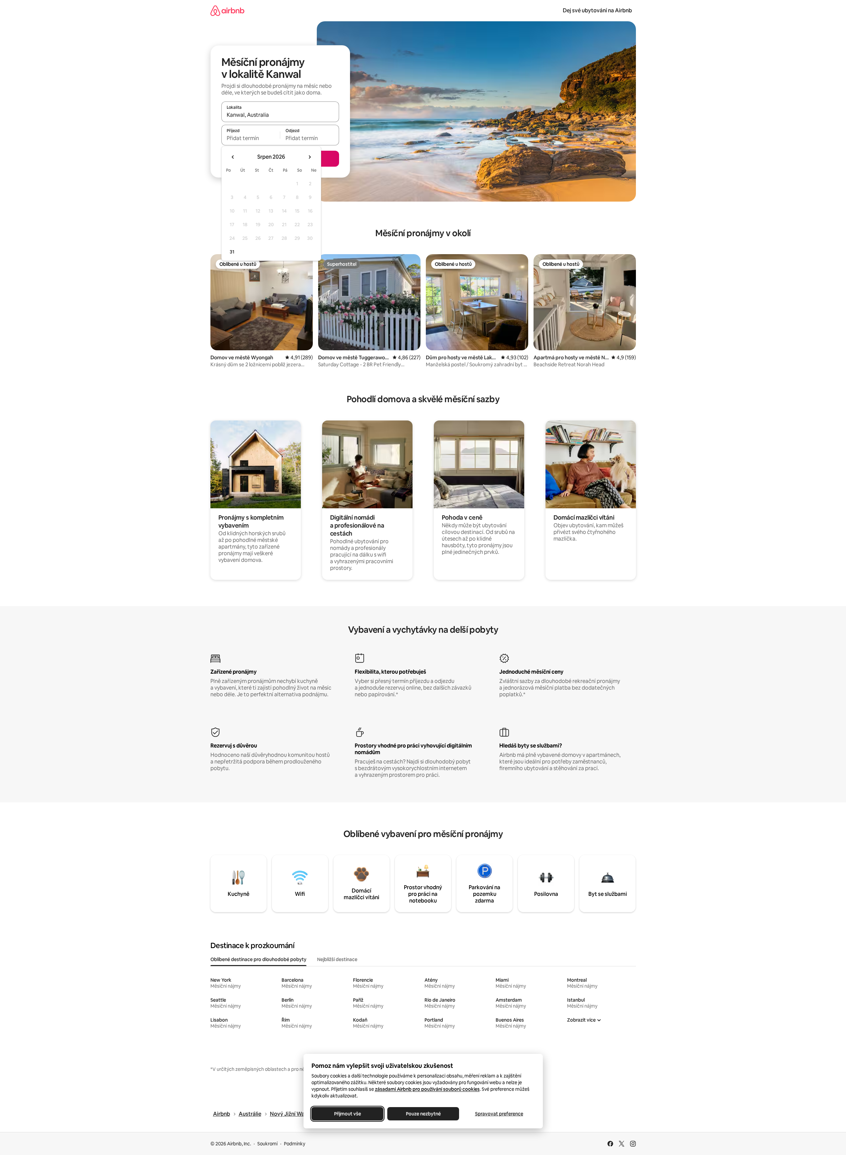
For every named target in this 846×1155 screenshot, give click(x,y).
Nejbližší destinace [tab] (337, 959)
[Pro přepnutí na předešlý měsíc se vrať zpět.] (233, 157)
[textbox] (251, 138)
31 (232, 252)
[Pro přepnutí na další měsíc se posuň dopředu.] (309, 157)
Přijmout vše (347, 1114)
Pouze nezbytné (423, 1114)
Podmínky (294, 1144)
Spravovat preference (499, 1114)
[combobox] (280, 115)
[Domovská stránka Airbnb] (227, 10)
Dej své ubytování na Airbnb (597, 10)
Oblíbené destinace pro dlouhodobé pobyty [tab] (258, 959)
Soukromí (267, 1144)
